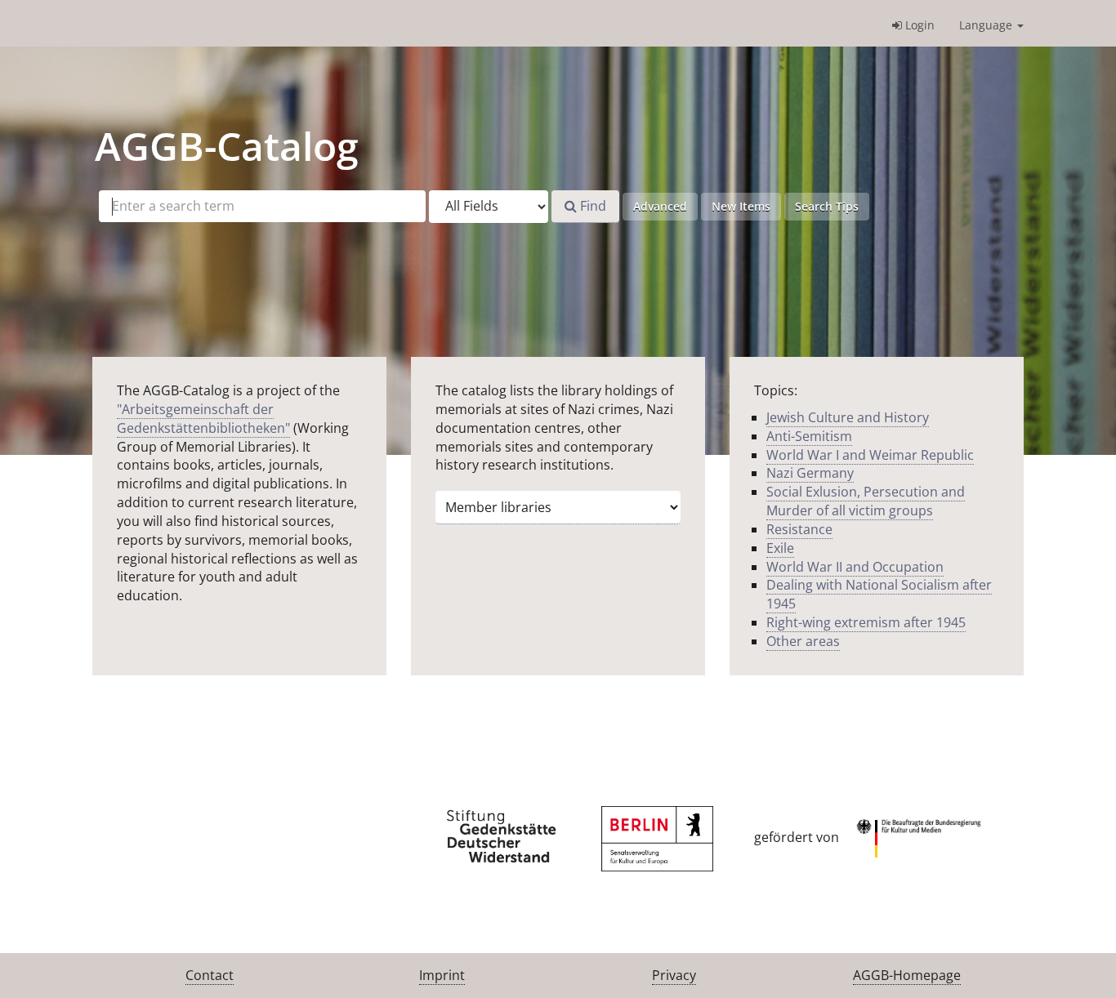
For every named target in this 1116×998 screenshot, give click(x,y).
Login (918, 25)
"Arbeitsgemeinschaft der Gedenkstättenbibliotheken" (203, 418)
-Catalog (227, 145)
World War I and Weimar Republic (870, 455)
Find (591, 206)
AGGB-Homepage (907, 975)
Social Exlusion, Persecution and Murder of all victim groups (865, 501)
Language (987, 25)
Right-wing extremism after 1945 (866, 622)
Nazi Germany (810, 473)
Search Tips (827, 206)
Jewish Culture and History (847, 417)
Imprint (442, 975)
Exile (780, 548)
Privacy (674, 975)
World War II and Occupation (855, 567)
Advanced (660, 206)
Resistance (799, 529)
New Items (741, 206)
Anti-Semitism (809, 436)
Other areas (803, 641)
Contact (209, 975)
